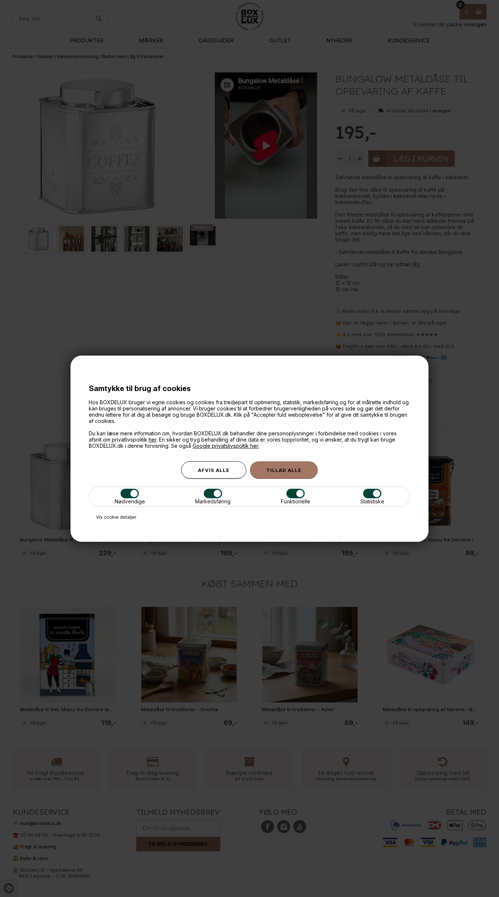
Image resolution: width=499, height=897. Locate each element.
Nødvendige (130, 501)
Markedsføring (213, 501)
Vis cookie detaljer (116, 517)
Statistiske (372, 501)
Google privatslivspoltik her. (226, 446)
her (152, 439)
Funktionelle (295, 501)
